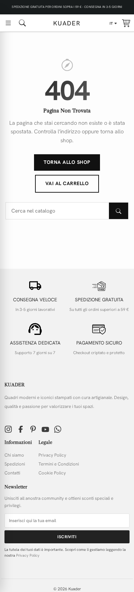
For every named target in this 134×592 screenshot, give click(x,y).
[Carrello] (126, 23)
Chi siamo (14, 455)
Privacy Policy (52, 455)
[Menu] (8, 23)
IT (111, 23)
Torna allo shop (67, 162)
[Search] (118, 211)
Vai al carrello (67, 183)
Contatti (12, 473)
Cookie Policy (52, 473)
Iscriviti (66, 537)
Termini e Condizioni (58, 464)
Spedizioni (14, 464)
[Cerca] (22, 23)
